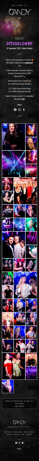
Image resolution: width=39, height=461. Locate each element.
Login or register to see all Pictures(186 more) (19, 403)
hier (23, 99)
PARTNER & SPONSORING (13, 432)
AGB (23, 434)
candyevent (29, 62)
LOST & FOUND (29, 432)
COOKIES (29, 434)
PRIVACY (17, 434)
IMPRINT (10, 434)
